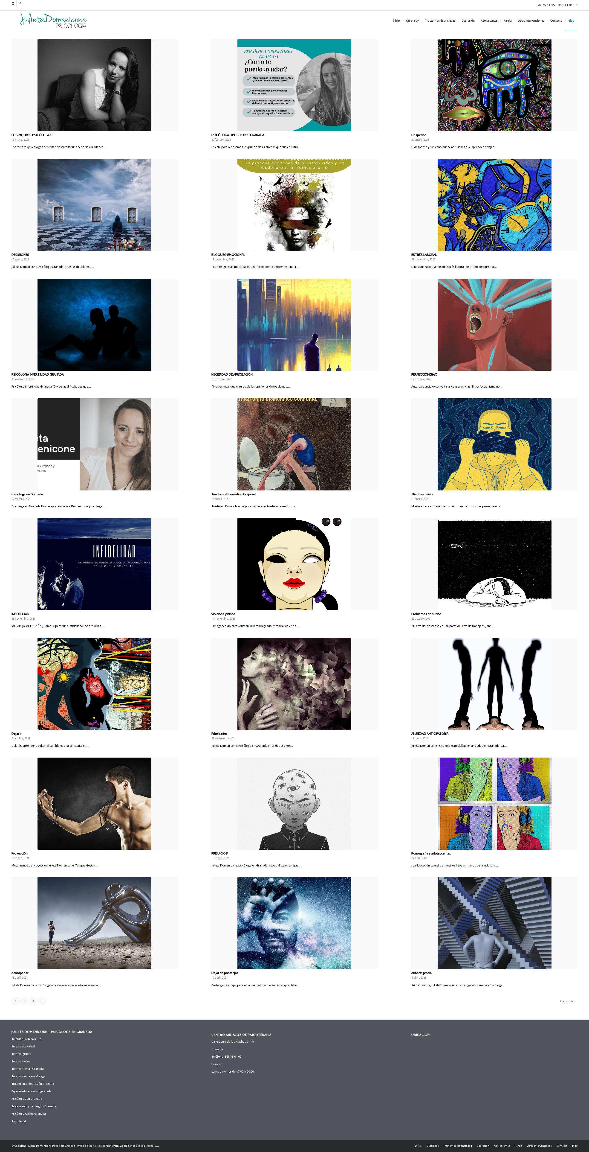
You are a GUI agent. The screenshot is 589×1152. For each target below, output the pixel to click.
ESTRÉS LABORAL (424, 255)
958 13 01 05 (567, 5)
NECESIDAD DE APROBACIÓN (232, 374)
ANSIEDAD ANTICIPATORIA (429, 734)
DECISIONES (20, 255)
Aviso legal (19, 1121)
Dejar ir (16, 734)
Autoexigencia (421, 973)
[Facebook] (20, 3)
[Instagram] (13, 3)
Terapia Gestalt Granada (28, 1068)
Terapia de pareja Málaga (29, 1076)
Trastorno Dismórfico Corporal (233, 494)
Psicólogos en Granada (27, 1098)
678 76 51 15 (545, 5)
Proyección (20, 853)
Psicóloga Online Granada (29, 1113)
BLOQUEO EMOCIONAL (228, 255)
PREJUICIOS (219, 853)
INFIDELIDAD (20, 614)
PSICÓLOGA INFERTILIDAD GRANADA (38, 374)
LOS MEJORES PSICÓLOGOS (32, 135)
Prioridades (219, 734)
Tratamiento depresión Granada (33, 1083)
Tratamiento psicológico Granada (34, 1106)
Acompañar (20, 973)
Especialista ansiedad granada (32, 1091)
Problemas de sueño (426, 614)
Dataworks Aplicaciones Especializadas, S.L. (133, 1145)
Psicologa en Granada (27, 494)
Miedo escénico (422, 494)
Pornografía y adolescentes (431, 853)
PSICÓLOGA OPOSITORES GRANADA (237, 135)
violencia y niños (223, 614)
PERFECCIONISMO (424, 374)
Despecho (418, 135)
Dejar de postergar (224, 973)
